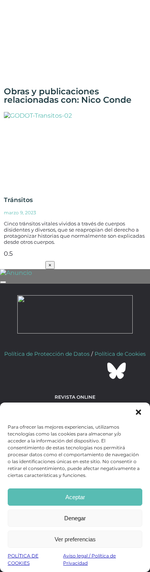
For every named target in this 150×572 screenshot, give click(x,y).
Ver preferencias (75, 539)
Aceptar (75, 497)
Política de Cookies (120, 353)
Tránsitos (18, 200)
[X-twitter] (54, 370)
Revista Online (75, 397)
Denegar (75, 518)
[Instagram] (75, 370)
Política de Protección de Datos (47, 353)
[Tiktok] (95, 370)
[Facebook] (33, 370)
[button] (138, 412)
